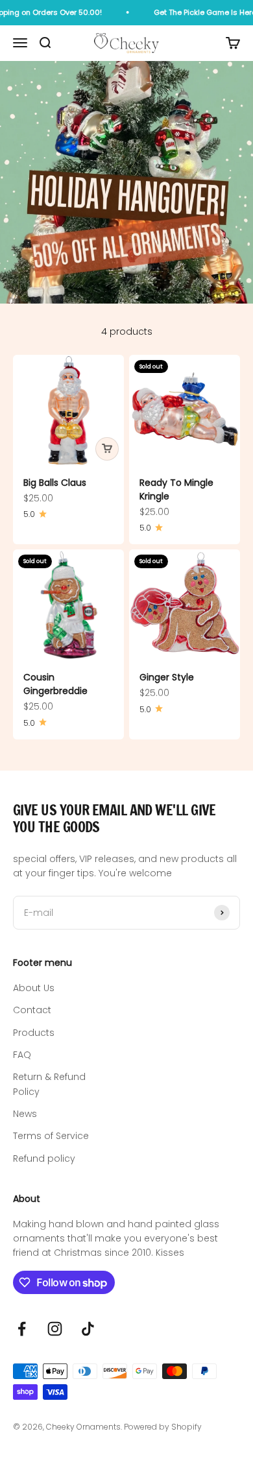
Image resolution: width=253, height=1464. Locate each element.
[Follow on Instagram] (55, 1329)
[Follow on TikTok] (88, 1329)
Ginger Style (166, 677)
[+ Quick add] (107, 449)
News (25, 1113)
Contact (32, 1009)
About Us (33, 987)
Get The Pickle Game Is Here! (199, 12)
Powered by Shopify (163, 1426)
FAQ (22, 1054)
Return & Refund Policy (49, 1084)
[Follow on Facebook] (21, 1329)
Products (33, 1032)
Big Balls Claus (54, 482)
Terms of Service (51, 1135)
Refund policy (44, 1158)
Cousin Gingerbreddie (55, 684)
